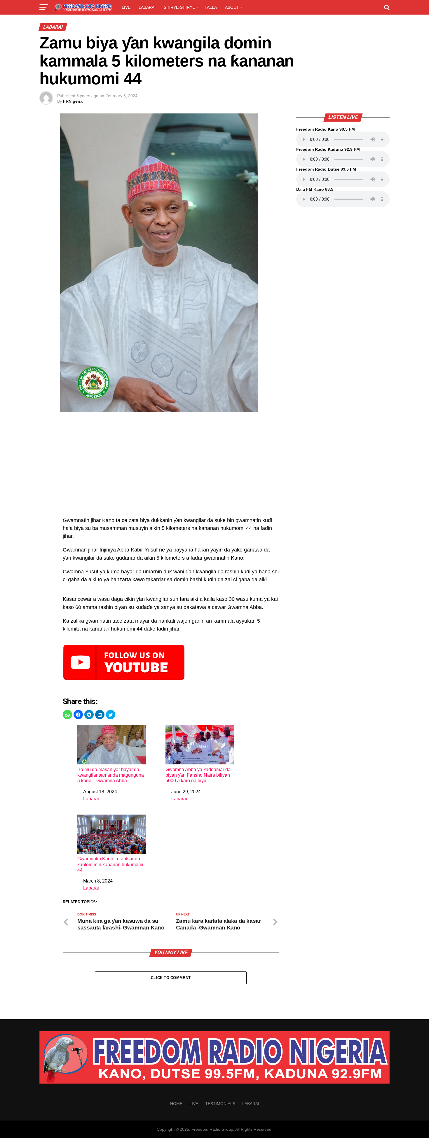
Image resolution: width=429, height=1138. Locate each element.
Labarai (147, 7)
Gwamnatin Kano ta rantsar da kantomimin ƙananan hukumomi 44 (110, 864)
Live (126, 7)
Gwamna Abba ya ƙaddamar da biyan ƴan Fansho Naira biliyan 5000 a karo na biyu (198, 775)
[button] (67, 714)
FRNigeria (73, 101)
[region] (171, 467)
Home (176, 1103)
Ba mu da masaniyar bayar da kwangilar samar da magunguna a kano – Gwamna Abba (110, 775)
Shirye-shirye (179, 7)
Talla (211, 7)
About (232, 7)
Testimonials (220, 1103)
